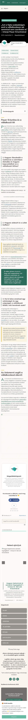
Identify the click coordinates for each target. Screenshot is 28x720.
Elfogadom (14, 716)
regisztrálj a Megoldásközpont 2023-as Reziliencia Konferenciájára (13, 401)
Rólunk (8, 2)
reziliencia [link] (17, 72)
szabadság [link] (8, 348)
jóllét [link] (7, 264)
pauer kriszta (15, 50)
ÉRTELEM (5, 632)
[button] (14, 500)
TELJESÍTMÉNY (6, 626)
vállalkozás (5, 53)
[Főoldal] (4, 2)
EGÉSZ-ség (6, 643)
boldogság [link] (7, 204)
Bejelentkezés (22, 515)
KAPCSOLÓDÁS (7, 637)
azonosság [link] (17, 248)
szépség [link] (18, 85)
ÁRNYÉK (5, 616)
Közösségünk (22, 2)
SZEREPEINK (6, 621)
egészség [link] (10, 132)
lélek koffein (6, 50)
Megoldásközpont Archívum (9, 20)
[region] (14, 710)
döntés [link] (22, 338)
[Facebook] (14, 679)
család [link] (11, 356)
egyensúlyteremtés (16, 256)
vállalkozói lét (14, 53)
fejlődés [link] (10, 141)
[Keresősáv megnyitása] (25, 8)
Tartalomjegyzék (8, 111)
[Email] (10, 679)
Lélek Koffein (12, 66)
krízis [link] (12, 246)
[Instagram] (17, 679)
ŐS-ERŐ (5, 610)
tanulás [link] (3, 320)
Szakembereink (15, 2)
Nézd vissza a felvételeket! (14, 699)
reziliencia (8, 171)
